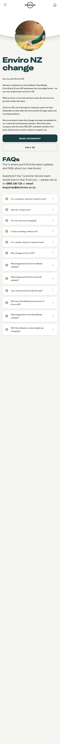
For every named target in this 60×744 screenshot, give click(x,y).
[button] (30, 199)
